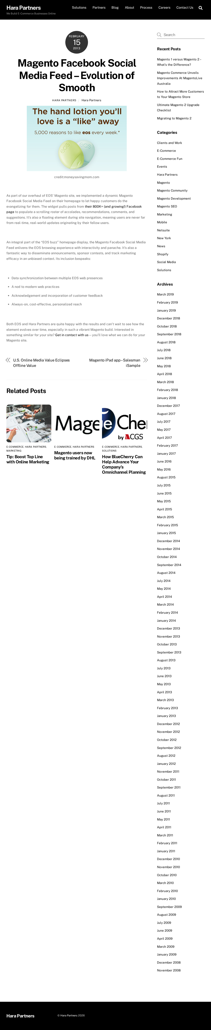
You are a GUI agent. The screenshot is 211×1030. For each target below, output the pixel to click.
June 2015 (164, 493)
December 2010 (168, 859)
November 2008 (169, 970)
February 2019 (167, 302)
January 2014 (166, 620)
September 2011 (169, 787)
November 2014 (168, 549)
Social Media (166, 262)
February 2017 (167, 445)
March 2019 (165, 294)
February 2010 (167, 891)
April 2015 (164, 509)
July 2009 (164, 922)
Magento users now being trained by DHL (74, 455)
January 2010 (166, 899)
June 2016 (164, 461)
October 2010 (167, 875)
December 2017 (168, 405)
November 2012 (168, 731)
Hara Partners (64, 100)
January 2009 (166, 954)
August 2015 (166, 477)
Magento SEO (167, 206)
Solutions (79, 7)
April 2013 (164, 692)
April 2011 (164, 827)
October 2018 (167, 326)
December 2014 (168, 541)
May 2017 (164, 429)
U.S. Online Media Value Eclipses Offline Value (41, 363)
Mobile (162, 222)
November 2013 (168, 636)
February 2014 (167, 612)
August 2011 (166, 795)
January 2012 (166, 763)
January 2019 (166, 310)
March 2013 (165, 700)
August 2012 (166, 755)
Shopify (162, 254)
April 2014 (164, 596)
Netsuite (163, 230)
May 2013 (164, 684)
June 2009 (164, 930)
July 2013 (164, 668)
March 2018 (165, 382)
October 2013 (167, 644)
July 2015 (164, 485)
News (161, 246)
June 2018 (164, 358)
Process (146, 7)
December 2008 (169, 962)
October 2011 (166, 779)
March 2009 (165, 946)
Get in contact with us (71, 335)
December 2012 (168, 724)
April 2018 (164, 374)
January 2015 (166, 533)
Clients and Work (169, 143)
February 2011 (167, 843)
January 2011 (166, 851)
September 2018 (169, 334)
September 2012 (169, 748)
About (129, 7)
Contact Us (184, 7)
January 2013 (166, 716)
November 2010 (168, 867)
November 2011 (168, 771)
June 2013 (164, 676)
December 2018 (168, 318)
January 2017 (166, 453)
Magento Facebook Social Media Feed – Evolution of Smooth (77, 75)
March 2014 (165, 604)
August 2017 (166, 414)
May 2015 (164, 501)
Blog (115, 7)
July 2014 (164, 581)
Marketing (13, 450)
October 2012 (167, 740)
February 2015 (167, 525)
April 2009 (164, 938)
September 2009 (169, 907)
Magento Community (172, 190)
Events (162, 166)
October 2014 (167, 557)
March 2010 (165, 883)
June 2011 (164, 811)
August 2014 (166, 572)
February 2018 (167, 390)
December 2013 (168, 628)
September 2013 (169, 652)
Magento (163, 182)
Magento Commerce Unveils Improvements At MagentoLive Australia (179, 78)
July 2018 (164, 350)
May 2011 (163, 819)
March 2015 (165, 517)
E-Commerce (14, 446)
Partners (99, 7)
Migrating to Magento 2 (174, 118)
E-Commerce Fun (169, 158)
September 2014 (169, 565)
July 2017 (163, 421)
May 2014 (164, 588)
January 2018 (166, 398)
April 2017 (164, 437)
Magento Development (174, 198)
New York (164, 238)
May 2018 (164, 366)
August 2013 (166, 660)
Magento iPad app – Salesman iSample (114, 363)
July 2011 (163, 803)
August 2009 (166, 914)
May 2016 (164, 469)
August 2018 (166, 342)
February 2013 (167, 708)
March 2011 (165, 835)
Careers (164, 7)
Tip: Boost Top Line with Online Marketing (27, 459)
